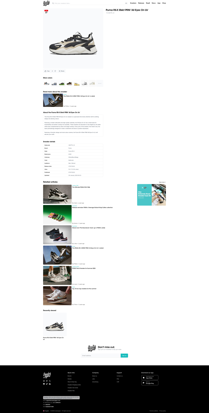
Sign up (124, 355)
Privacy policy (162, 410)
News (154, 3)
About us (94, 376)
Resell (148, 3)
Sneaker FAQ (71, 390)
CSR (118, 381)
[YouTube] (44, 384)
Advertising (95, 381)
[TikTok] (47, 384)
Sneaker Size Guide (73, 387)
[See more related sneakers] (99, 83)
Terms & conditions (153, 410)
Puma (70, 148)
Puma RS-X (71, 151)
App (158, 3)
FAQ (118, 379)
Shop (164, 3)
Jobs (93, 379)
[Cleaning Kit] (151, 195)
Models (70, 379)
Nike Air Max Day (72, 381)
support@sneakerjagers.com (53, 400)
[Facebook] (47, 381)
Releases (141, 3)
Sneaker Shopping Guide (74, 384)
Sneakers (133, 3)
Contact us (120, 376)
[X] (50, 381)
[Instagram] (44, 381)
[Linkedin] (50, 384)
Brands (69, 376)
